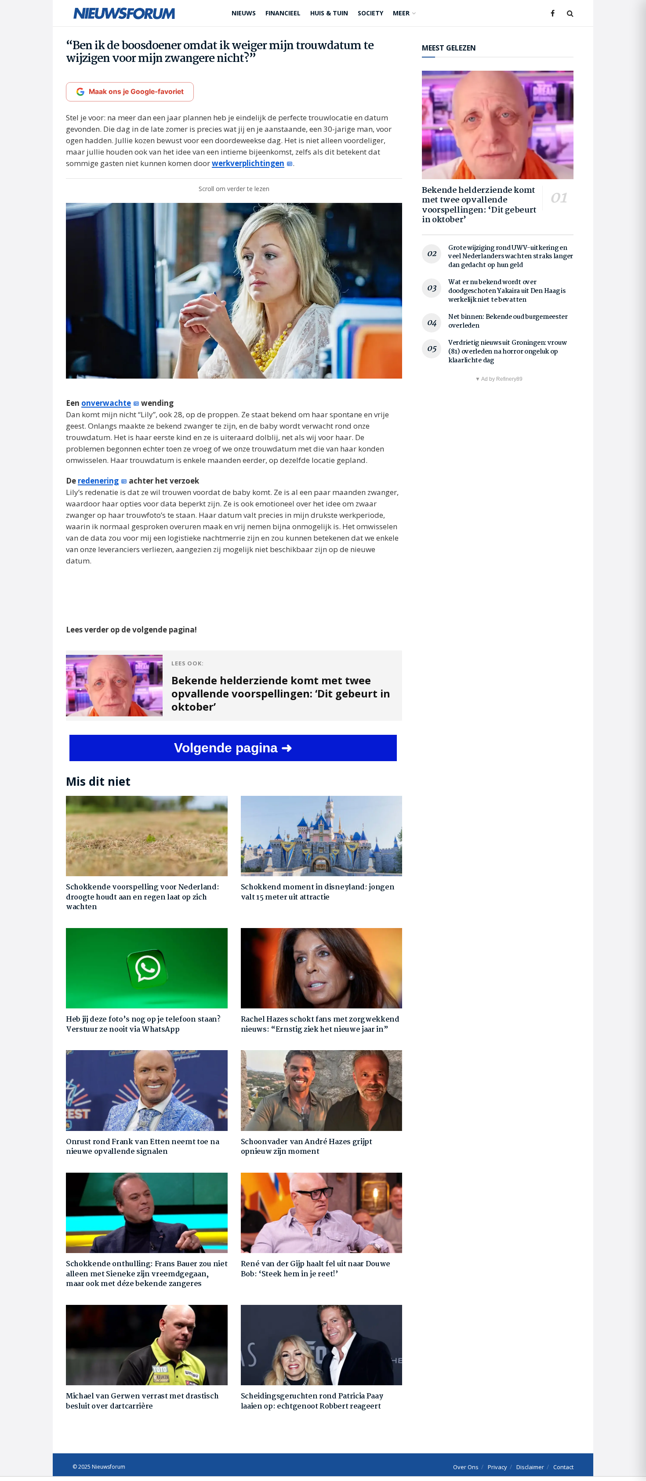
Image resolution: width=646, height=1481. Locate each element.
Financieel (283, 13)
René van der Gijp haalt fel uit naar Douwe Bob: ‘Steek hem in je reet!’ (316, 1269)
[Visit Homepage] (124, 13)
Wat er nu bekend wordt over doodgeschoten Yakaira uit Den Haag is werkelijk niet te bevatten (507, 291)
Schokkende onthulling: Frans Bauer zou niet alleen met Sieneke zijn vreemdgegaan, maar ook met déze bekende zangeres (146, 1274)
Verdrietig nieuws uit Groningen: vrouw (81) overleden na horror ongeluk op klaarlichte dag (507, 351)
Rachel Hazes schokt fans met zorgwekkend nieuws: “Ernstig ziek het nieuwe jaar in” (320, 1024)
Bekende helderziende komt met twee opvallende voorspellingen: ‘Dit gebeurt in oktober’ (479, 205)
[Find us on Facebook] (553, 13)
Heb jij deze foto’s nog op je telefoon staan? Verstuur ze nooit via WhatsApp (143, 1024)
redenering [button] (98, 481)
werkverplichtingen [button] (248, 163)
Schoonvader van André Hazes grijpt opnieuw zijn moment (306, 1147)
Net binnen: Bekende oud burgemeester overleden (508, 321)
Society (370, 13)
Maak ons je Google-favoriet (136, 91)
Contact (563, 1467)
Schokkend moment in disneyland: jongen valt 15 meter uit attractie (318, 892)
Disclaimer (530, 1467)
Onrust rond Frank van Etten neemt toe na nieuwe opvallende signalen (142, 1147)
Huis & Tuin (329, 13)
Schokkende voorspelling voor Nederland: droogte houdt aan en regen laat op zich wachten (142, 897)
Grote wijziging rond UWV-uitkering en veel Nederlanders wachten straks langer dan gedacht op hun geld (510, 257)
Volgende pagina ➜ (233, 747)
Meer (401, 13)
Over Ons (466, 1467)
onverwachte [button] (106, 403)
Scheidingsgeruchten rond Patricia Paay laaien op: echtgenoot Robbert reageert (312, 1401)
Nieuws (244, 13)
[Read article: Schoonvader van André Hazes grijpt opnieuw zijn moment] (322, 1090)
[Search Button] (570, 13)
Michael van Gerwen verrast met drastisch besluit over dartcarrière (142, 1401)
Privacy (497, 1467)
